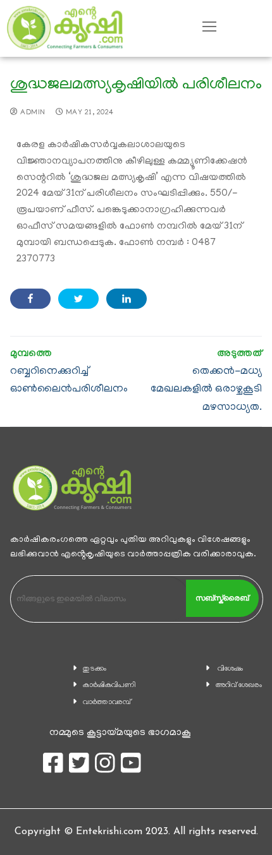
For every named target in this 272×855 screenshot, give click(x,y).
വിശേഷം (230, 669)
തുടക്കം (94, 669)
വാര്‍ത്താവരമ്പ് (107, 702)
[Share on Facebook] (30, 299)
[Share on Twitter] (78, 299)
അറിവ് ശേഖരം (239, 685)
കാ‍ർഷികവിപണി (109, 685)
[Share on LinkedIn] (126, 299)
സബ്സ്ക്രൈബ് (222, 598)
